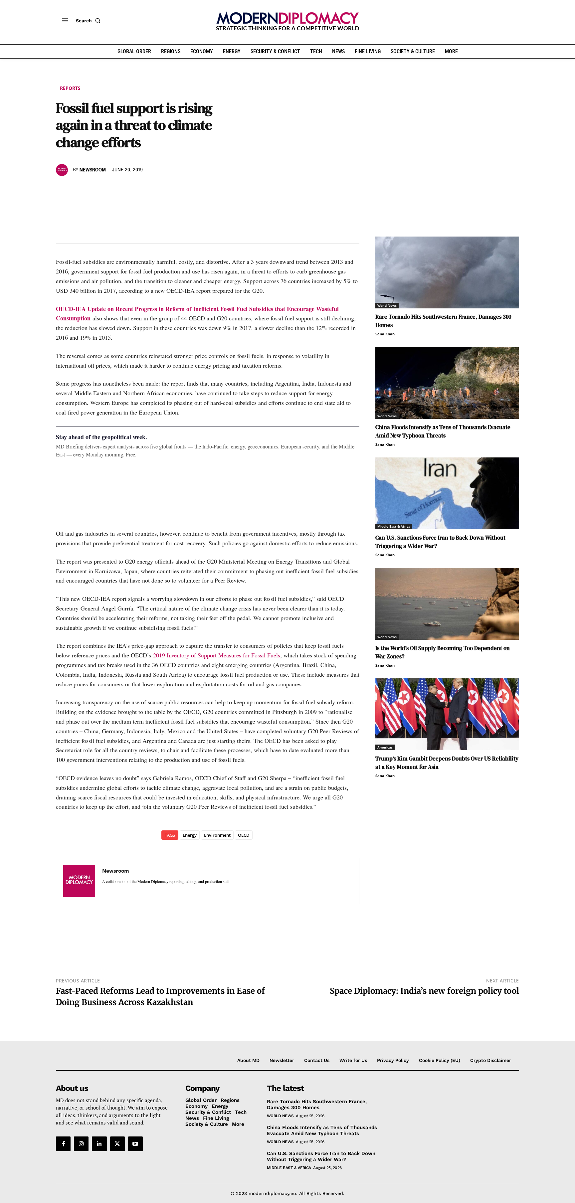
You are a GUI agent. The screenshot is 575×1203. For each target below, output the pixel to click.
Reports (70, 88)
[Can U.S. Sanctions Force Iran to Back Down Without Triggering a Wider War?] (447, 493)
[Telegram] (139, 189)
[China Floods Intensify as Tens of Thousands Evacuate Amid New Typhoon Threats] (447, 383)
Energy (190, 835)
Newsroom (93, 170)
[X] (78, 189)
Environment (217, 835)
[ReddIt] (123, 189)
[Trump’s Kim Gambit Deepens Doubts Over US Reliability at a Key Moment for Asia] (447, 714)
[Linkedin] (108, 189)
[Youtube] (135, 1143)
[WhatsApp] (93, 189)
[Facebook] (62, 189)
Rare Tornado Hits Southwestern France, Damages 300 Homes (317, 1105)
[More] (155, 189)
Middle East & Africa (393, 526)
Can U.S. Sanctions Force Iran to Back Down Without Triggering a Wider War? (321, 1156)
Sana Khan (385, 333)
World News (387, 305)
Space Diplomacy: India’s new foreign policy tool (424, 991)
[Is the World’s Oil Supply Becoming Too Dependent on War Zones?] (447, 604)
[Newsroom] (63, 170)
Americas (385, 747)
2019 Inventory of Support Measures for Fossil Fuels (216, 655)
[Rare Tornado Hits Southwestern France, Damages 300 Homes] (447, 272)
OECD (244, 835)
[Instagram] (81, 1143)
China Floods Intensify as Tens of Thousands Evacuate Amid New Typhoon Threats (442, 431)
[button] (89, 21)
